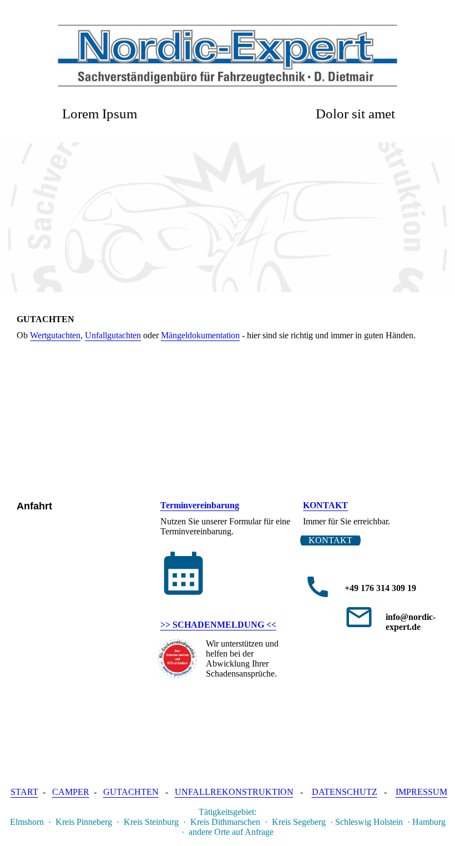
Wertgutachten (55, 335)
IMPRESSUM (421, 792)
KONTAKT (325, 505)
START (24, 792)
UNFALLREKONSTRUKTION (234, 792)
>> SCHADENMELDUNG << (218, 624)
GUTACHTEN (131, 792)
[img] (227, 55)
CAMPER (70, 792)
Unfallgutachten (113, 335)
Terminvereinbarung (199, 505)
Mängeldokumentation (200, 335)
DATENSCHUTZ (344, 792)
